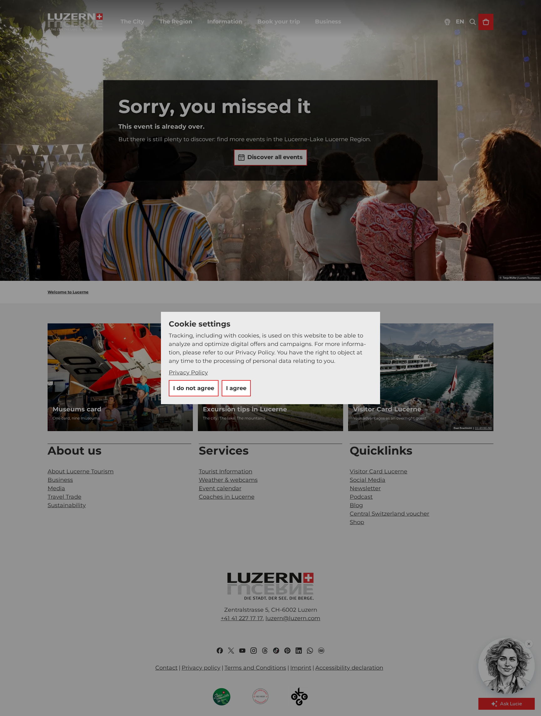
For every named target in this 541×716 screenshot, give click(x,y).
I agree (236, 388)
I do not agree (193, 388)
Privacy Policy (188, 372)
